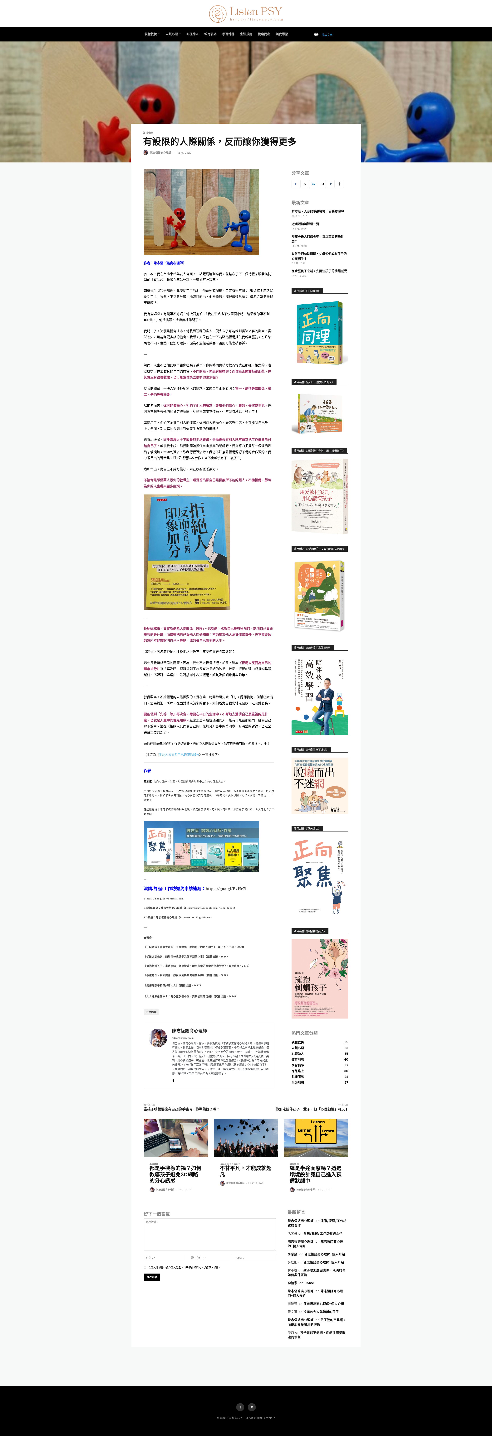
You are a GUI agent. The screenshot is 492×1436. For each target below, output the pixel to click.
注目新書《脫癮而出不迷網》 (311, 749)
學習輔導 (154, 1164)
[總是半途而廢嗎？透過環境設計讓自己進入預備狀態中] (316, 1138)
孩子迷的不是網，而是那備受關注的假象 (317, 1322)
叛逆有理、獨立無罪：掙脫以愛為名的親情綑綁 (174, 975)
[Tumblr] (331, 184)
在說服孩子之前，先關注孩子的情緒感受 (319, 271)
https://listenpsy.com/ (183, 1038)
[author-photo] (153, 1190)
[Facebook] (173, 1079)
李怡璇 (292, 1283)
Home (309, 1283)
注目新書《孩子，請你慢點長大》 (314, 382)
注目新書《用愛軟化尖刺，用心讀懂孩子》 (319, 450)
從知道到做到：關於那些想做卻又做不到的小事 (174, 956)
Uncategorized (230, 1164)
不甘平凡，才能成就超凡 (246, 1171)
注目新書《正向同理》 (307, 290)
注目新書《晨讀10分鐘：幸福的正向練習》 (319, 548)
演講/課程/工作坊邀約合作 (322, 1233)
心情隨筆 (151, 1012)
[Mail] (252, 1407)
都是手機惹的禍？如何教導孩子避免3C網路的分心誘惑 (175, 1174)
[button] (321, 35)
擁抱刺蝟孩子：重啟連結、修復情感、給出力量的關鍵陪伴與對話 (185, 965)
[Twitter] (304, 184)
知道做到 (148, 133)
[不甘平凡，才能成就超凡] (246, 1138)
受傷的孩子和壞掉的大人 (161, 985)
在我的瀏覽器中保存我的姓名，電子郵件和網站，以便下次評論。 (185, 1267)
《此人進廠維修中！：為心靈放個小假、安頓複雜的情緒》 (179, 996)
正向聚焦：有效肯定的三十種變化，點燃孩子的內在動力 (180, 947)
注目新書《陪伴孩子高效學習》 (313, 647)
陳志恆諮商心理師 (160, 152)
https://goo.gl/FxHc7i (226, 888)
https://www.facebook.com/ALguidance (209, 907)
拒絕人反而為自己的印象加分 (179, 754)
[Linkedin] (313, 184)
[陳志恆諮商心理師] (146, 152)
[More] (340, 184)
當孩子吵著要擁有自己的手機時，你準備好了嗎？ (182, 1109)
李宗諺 (292, 1254)
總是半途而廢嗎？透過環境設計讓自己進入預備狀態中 (316, 1174)
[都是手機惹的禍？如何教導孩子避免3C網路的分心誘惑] (176, 1138)
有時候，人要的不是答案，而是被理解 (318, 211)
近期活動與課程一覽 (305, 224)
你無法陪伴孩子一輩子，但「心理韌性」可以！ (312, 1109)
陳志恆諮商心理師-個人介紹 (324, 1254)
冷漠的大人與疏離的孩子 (321, 1312)
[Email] (322, 184)
